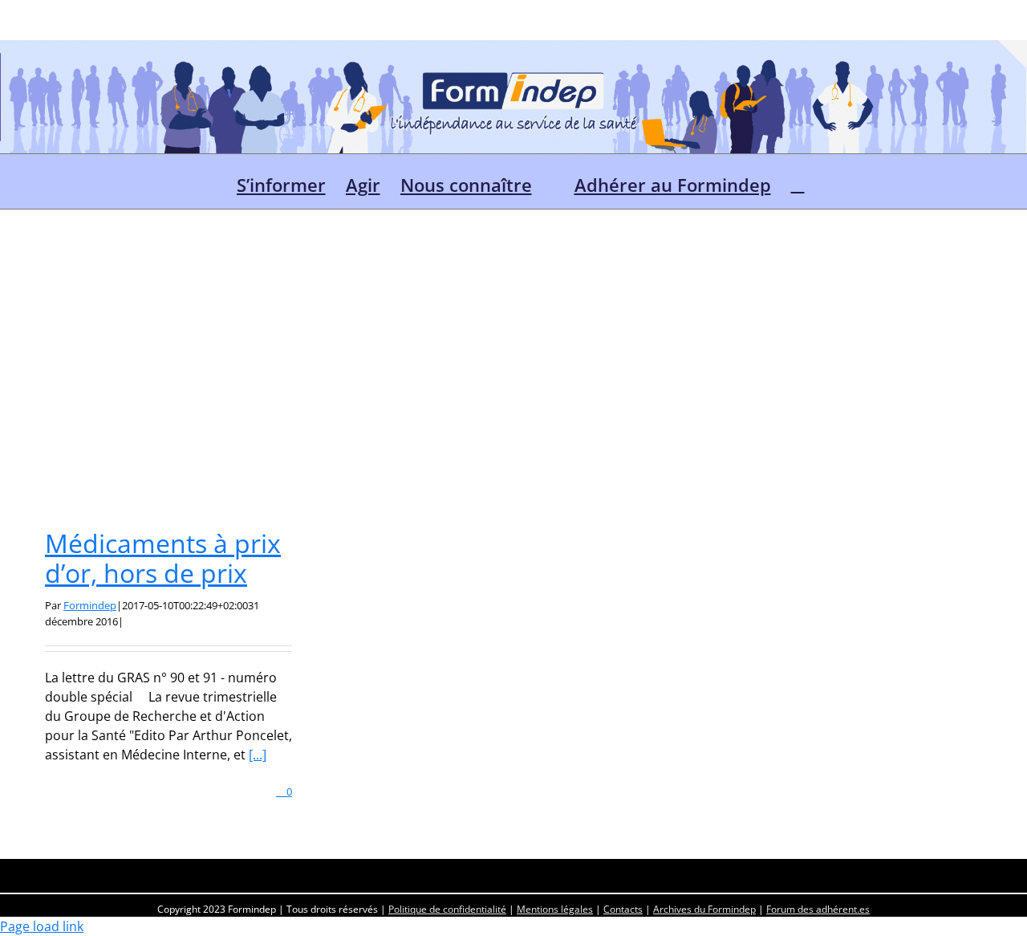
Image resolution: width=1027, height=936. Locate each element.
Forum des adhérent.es (818, 909)
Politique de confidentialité (447, 909)
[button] (798, 181)
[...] (257, 754)
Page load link (41, 926)
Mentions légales (555, 909)
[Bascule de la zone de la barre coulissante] (1012, 54)
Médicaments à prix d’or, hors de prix (163, 558)
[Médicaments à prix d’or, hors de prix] (168, 393)
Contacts (623, 909)
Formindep (89, 605)
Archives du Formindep (704, 909)
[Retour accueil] (210, 181)
